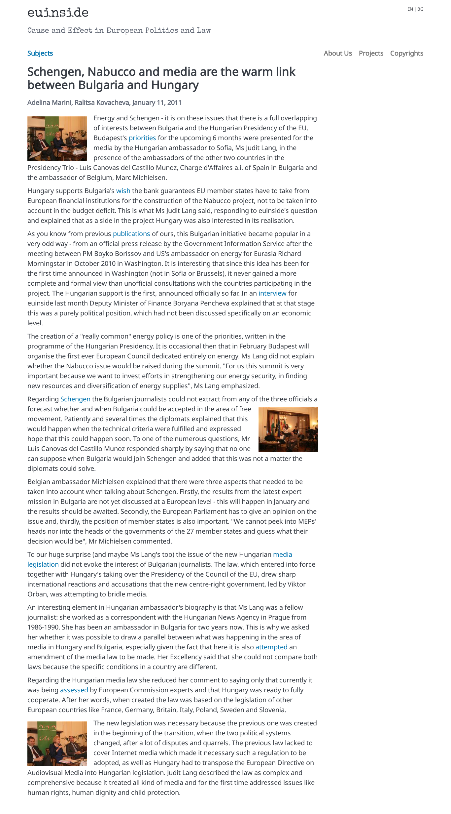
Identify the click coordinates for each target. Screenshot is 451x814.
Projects (371, 53)
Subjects (40, 53)
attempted (272, 646)
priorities (142, 137)
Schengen (75, 398)
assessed (74, 689)
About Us (338, 53)
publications (131, 233)
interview (273, 293)
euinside (58, 13)
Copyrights (407, 53)
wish (123, 190)
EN (410, 9)
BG (420, 9)
